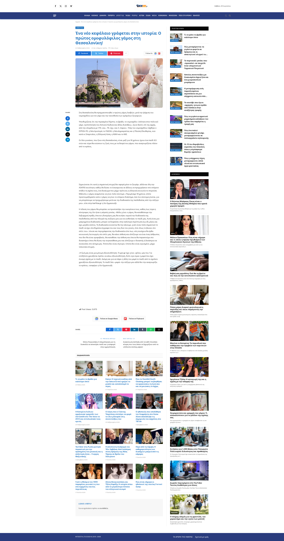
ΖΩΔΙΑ (148, 15)
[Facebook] (67, 118)
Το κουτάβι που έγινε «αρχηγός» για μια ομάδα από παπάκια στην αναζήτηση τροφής (195, 106)
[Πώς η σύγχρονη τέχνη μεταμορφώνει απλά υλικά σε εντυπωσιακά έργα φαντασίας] (176, 161)
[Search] (229, 15)
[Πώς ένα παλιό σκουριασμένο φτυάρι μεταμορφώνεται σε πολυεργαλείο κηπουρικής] (176, 133)
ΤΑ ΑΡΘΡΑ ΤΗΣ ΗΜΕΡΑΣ (183, 537)
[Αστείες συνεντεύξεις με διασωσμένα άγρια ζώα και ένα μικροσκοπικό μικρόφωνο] (176, 77)
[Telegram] (67, 139)
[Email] (67, 134)
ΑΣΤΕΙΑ (141, 15)
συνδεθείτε (104, 508)
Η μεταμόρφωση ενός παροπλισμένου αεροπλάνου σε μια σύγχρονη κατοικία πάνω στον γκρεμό (195, 93)
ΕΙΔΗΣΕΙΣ (196, 15)
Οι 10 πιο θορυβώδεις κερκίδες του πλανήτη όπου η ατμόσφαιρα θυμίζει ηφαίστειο (194, 148)
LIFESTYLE (120, 15)
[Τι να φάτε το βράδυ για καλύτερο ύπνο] (89, 368)
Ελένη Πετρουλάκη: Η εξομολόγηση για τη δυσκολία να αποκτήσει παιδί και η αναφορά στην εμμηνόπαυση (98, 344)
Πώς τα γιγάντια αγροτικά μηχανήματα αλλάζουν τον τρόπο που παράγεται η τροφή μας (196, 120)
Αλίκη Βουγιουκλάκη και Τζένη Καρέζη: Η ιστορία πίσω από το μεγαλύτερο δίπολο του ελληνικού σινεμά (119, 485)
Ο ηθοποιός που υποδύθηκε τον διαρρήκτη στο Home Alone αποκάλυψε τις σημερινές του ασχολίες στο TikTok (148, 416)
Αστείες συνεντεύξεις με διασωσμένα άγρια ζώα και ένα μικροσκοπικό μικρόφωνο (196, 78)
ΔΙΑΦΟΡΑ (103, 15)
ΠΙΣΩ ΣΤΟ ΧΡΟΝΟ (185, 15)
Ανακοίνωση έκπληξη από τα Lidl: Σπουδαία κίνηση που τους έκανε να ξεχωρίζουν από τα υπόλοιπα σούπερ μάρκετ (140, 344)
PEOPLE (135, 15)
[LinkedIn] (67, 129)
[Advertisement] (119, 166)
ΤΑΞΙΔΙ (127, 15)
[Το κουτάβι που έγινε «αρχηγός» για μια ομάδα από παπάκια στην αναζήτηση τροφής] (176, 105)
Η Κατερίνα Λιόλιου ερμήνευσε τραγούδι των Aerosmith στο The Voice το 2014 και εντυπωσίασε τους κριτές (87, 416)
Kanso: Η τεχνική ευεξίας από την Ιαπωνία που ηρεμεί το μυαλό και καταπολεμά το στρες (119, 382)
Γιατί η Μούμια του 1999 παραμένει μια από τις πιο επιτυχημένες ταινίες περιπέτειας (87, 485)
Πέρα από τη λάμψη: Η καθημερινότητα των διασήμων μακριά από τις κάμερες (147, 450)
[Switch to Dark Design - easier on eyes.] (226, 16)
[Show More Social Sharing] (126, 53)
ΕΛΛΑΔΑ (87, 15)
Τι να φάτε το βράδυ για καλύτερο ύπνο (86, 380)
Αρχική (77, 22)
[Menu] (54, 15)
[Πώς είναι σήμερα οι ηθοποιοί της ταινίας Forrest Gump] (149, 471)
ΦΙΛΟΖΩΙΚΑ (173, 15)
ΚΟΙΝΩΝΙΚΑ (162, 15)
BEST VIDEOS (175, 52)
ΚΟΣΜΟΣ (95, 15)
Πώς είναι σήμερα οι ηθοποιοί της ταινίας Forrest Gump (149, 484)
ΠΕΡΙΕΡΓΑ (111, 15)
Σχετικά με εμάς (202, 537)
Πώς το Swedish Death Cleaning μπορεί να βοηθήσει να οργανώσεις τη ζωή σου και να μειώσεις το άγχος (149, 382)
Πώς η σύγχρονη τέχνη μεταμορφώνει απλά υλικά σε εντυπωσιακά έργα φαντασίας (194, 162)
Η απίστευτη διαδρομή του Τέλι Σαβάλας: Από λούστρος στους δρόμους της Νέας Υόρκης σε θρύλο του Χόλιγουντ (118, 452)
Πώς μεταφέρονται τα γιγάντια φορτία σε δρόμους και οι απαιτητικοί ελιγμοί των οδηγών (195, 51)
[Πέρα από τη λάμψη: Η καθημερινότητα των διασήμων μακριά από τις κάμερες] (149, 436)
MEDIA (154, 15)
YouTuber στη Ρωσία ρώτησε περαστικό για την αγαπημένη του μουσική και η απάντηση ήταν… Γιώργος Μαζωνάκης (89, 452)
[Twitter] (67, 124)
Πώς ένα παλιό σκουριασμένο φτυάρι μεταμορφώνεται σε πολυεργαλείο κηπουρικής (196, 134)
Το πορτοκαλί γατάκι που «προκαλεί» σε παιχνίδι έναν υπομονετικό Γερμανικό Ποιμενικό (195, 64)
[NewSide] (142, 6)
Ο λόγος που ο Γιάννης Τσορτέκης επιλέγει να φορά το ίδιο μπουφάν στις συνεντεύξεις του (118, 415)
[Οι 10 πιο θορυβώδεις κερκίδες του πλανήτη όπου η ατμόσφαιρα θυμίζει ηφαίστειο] (176, 147)
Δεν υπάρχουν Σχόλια (100, 48)
